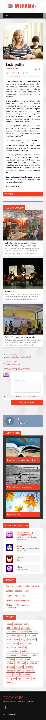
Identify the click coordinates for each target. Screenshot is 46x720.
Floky (19, 567)
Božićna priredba (21, 624)
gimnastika (11, 636)
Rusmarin (29, 667)
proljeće (10, 667)
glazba (21, 636)
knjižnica (32, 640)
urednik (13, 73)
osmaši (19, 659)
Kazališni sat (9, 291)
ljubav (22, 643)
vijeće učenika (24, 679)
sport (9, 675)
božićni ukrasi (13, 628)
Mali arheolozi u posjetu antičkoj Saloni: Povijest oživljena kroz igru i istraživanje (20, 244)
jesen (34, 636)
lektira (15, 643)
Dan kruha (11, 632)
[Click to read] (23, 225)
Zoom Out (36, 69)
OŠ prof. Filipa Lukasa (15, 596)
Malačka (22, 647)
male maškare (13, 651)
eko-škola (33, 632)
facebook (5, 708)
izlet (28, 636)
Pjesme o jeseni (14, 514)
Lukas (20, 558)
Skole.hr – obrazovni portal (17, 600)
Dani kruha (25, 628)
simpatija (11, 671)
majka (29, 643)
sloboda (20, 671)
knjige (23, 640)
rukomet (19, 667)
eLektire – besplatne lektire (17, 591)
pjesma (27, 659)
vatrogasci (11, 679)
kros (9, 643)
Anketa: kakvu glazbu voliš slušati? (17, 357)
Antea (19, 546)
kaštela (16, 640)
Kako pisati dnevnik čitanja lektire (22, 459)
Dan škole (22, 632)
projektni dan (32, 663)
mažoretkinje (12, 655)
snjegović (30, 671)
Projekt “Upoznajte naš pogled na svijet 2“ (21, 337)
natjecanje (24, 655)
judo (9, 640)
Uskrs (15, 675)
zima (34, 679)
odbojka (10, 659)
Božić (9, 624)
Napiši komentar (19, 381)
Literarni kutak (12, 68)
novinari (34, 655)
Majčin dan (11, 647)
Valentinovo (25, 675)
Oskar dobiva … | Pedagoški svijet (25, 534)
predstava (11, 663)
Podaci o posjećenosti (11, 364)
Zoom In (39, 69)
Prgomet (21, 663)
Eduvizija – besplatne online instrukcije (23, 586)
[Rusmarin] (23, 7)
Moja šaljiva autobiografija (19, 487)
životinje (10, 682)
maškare (25, 651)
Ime (4, 396)
